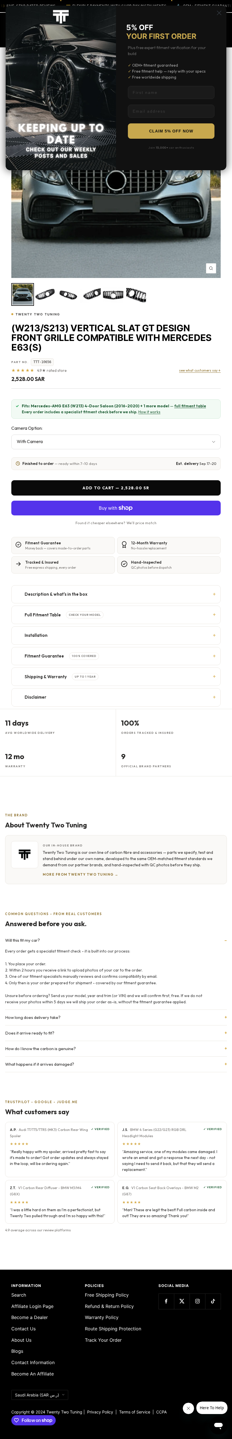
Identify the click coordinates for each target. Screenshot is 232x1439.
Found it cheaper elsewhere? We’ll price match (116, 523)
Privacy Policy (100, 1411)
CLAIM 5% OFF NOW (171, 131)
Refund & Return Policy (109, 1306)
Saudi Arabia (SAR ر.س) (37, 1394)
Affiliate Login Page (32, 1306)
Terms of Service (135, 1411)
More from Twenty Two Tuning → (81, 874)
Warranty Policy (102, 1317)
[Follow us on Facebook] (166, 1301)
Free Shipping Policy (107, 1295)
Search (18, 1295)
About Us (21, 1340)
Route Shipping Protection (113, 1328)
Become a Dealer (29, 1317)
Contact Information (33, 1362)
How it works (149, 411)
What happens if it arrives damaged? (39, 1064)
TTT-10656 (42, 362)
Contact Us (23, 1328)
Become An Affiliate (32, 1374)
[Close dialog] (219, 13)
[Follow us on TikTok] (213, 1301)
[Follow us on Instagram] (197, 1301)
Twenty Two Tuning (38, 314)
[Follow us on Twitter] (182, 1301)
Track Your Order (103, 1340)
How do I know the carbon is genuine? (40, 1048)
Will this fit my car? (22, 940)
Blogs (17, 1351)
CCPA (160, 1411)
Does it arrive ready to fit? (29, 1033)
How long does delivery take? (33, 1017)
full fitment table (190, 405)
